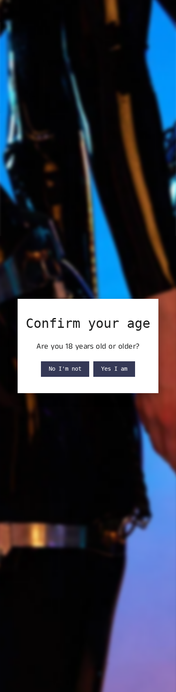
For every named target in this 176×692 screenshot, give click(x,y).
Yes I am (114, 368)
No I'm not (65, 368)
